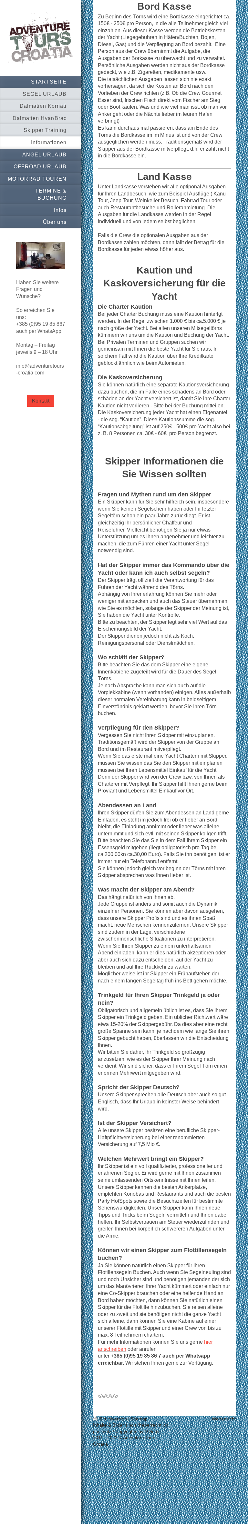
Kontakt (40, 400)
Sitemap (139, 1418)
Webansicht (224, 1418)
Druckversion (113, 1418)
